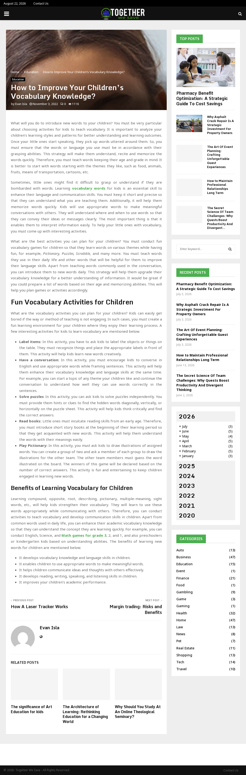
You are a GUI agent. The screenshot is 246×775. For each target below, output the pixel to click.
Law (179, 627)
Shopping (184, 655)
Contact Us (41, 3)
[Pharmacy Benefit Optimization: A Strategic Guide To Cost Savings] (205, 67)
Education (18, 79)
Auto (180, 550)
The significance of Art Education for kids (31, 709)
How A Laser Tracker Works (39, 606)
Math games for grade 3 (84, 535)
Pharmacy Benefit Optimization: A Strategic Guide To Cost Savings (202, 98)
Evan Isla (21, 104)
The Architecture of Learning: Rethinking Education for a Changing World (85, 714)
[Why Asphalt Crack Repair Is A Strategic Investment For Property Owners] (189, 123)
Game (181, 599)
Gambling (184, 592)
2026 (187, 416)
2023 (187, 485)
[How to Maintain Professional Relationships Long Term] (189, 187)
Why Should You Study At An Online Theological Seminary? (138, 712)
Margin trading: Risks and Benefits (136, 609)
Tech (180, 662)
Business (183, 557)
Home (181, 620)
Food (180, 585)
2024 (187, 475)
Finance (182, 578)
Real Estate (185, 648)
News (180, 634)
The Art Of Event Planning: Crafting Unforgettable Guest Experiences (220, 156)
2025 (187, 466)
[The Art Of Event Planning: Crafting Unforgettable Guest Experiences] (189, 153)
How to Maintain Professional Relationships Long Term (220, 186)
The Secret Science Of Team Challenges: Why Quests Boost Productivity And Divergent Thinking (202, 382)
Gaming (183, 606)
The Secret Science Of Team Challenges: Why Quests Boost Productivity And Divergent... (220, 218)
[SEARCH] (230, 249)
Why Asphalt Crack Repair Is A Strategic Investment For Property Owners (220, 124)
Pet (178, 641)
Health (181, 613)
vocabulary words (88, 188)
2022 (187, 495)
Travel (181, 669)
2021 (187, 505)
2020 (187, 515)
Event (180, 571)
